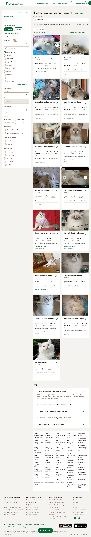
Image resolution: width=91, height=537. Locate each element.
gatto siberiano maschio (70, 442)
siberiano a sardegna (81, 468)
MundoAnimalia (39, 524)
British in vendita (31, 502)
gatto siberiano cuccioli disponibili (37, 449)
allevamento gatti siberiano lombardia (82, 440)
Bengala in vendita (32, 507)
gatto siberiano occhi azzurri (60, 481)
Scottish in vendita (32, 510)
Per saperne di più (82, 24)
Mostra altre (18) (22, 84)
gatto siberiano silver (48, 442)
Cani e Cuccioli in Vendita (12, 497)
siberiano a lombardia (70, 471)
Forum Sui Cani (54, 507)
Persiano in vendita (32, 512)
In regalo (18, 29)
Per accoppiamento (11, 33)
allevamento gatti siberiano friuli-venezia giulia (82, 448)
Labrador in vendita (10, 505)
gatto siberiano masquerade (49, 435)
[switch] (15, 40)
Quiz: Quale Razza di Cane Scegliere (57, 513)
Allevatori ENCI (78, 512)
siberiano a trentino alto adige (71, 455)
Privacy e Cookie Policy (38, 532)
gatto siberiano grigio (37, 464)
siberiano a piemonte (70, 461)
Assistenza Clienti (79, 505)
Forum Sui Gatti (54, 510)
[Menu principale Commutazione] (2, 3)
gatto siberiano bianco (37, 457)
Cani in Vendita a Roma (56, 502)
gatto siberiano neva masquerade (38, 435)
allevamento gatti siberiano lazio (82, 486)
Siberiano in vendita (32, 515)
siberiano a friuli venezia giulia (71, 484)
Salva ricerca (40, 33)
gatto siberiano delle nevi (72, 435)
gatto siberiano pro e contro (60, 455)
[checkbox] (4, 52)
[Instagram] (79, 518)
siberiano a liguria (70, 466)
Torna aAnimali (9, 17)
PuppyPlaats (28, 524)
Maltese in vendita (9, 515)
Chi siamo (76, 500)
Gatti (5, 21)
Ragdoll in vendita (32, 505)
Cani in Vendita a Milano (56, 500)
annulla (25, 44)
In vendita (8, 29)
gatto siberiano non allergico (60, 442)
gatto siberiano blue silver (60, 435)
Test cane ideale (78, 515)
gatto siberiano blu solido (49, 449)
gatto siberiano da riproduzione (49, 455)
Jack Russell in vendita (11, 512)
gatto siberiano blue (60, 468)
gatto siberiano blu (38, 470)
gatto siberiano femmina (70, 449)
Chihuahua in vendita (10, 500)
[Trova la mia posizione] (26, 94)
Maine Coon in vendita (33, 500)
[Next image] (57, 45)
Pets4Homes (11, 524)
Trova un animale (42, 3)
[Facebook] (75, 518)
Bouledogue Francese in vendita (14, 510)
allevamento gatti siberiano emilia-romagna (82, 456)
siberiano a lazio (81, 480)
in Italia (79, 13)
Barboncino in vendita (11, 502)
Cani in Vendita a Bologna (57, 505)
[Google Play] (65, 525)
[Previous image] (36, 45)
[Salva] (56, 58)
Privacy (75, 502)
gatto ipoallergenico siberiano (38, 442)
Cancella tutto (23, 13)
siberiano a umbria (81, 434)
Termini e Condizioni (79, 510)
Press (75, 507)
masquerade (40, 29)
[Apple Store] (80, 525)
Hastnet (19, 524)
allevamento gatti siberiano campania (82, 474)
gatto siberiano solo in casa (38, 476)
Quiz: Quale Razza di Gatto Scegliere (57, 517)
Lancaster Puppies (22, 527)
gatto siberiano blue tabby (60, 449)
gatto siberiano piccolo (48, 476)
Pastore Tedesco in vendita (12, 507)
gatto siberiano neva (49, 482)
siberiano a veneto (81, 463)
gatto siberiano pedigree (48, 462)
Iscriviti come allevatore (61, 3)
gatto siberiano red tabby (38, 482)
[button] (46, 45)
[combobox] (14, 94)
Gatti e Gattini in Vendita (34, 497)
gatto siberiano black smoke (49, 469)
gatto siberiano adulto (59, 474)
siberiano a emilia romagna (70, 477)
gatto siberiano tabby (59, 462)
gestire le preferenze (62, 532)
